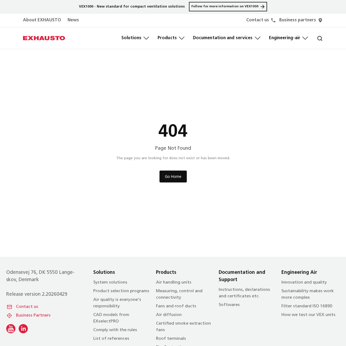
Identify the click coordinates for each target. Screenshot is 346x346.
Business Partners (33, 315)
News (73, 20)
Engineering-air (285, 38)
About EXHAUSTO (42, 20)
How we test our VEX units (308, 315)
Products (167, 38)
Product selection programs (121, 291)
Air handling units (173, 282)
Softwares (229, 305)
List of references (111, 339)
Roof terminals (171, 339)
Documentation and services (223, 38)
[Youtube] (10, 328)
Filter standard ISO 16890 (306, 306)
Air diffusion (169, 315)
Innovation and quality (304, 282)
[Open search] (315, 38)
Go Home (173, 176)
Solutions (131, 38)
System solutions (110, 282)
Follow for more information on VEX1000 (224, 6)
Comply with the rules (115, 330)
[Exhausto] (44, 38)
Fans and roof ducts (176, 306)
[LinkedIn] (23, 328)
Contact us (27, 307)
